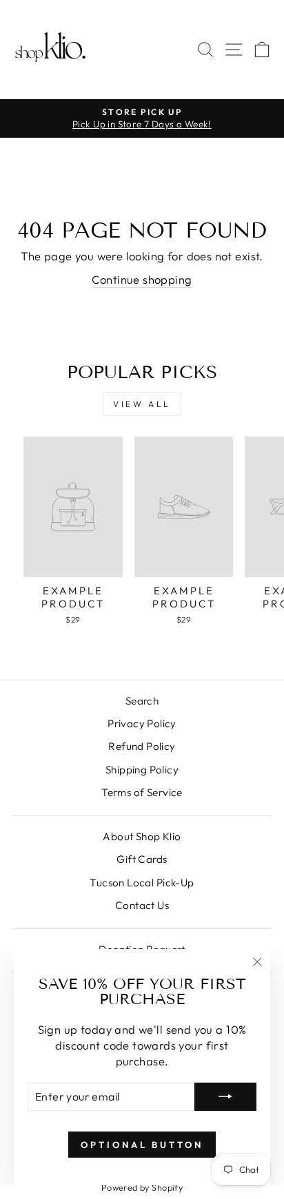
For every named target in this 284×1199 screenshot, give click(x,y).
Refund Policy (141, 746)
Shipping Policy (142, 769)
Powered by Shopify (142, 1187)
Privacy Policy (142, 723)
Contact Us (142, 905)
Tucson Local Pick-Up (142, 882)
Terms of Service (142, 792)
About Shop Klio (142, 836)
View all (142, 404)
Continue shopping (142, 279)
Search (142, 700)
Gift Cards (141, 859)
